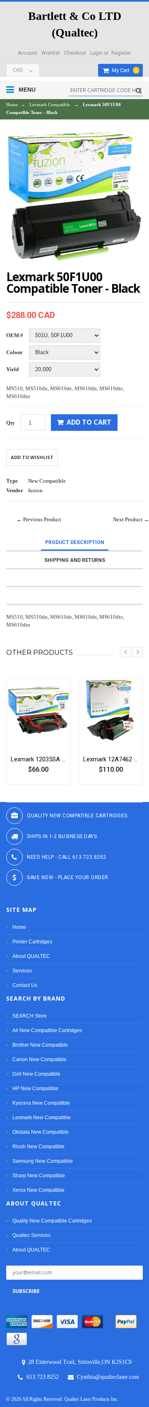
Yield (12, 369)
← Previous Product (39, 519)
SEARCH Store (29, 1016)
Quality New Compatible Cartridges (52, 1221)
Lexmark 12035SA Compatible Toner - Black (38, 759)
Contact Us (24, 985)
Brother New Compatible (40, 1045)
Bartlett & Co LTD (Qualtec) (74, 24)
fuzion (35, 490)
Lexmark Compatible (49, 104)
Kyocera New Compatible (41, 1103)
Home (12, 104)
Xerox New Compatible (38, 1190)
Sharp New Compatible (38, 1176)
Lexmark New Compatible (41, 1117)
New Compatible (47, 481)
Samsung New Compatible (42, 1161)
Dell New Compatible (36, 1074)
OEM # (14, 335)
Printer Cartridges (32, 942)
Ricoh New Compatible (38, 1146)
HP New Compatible (35, 1088)
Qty (10, 423)
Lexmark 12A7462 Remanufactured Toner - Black (110, 759)
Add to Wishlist (32, 457)
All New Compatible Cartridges (47, 1030)
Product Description (74, 542)
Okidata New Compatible (40, 1132)
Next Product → (131, 519)
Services (22, 971)
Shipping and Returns (74, 560)
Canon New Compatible (39, 1059)
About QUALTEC (31, 956)
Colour (14, 352)
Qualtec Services (31, 1235)
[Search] (137, 90)
